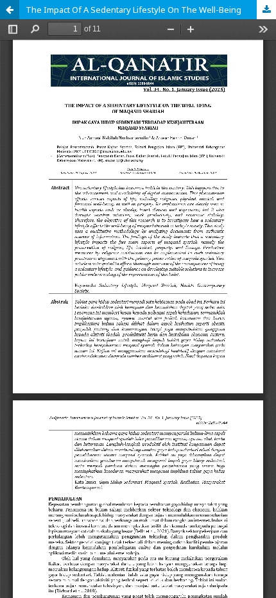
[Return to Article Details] (9, 9)
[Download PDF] (266, 9)
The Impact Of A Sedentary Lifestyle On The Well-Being (133, 9)
